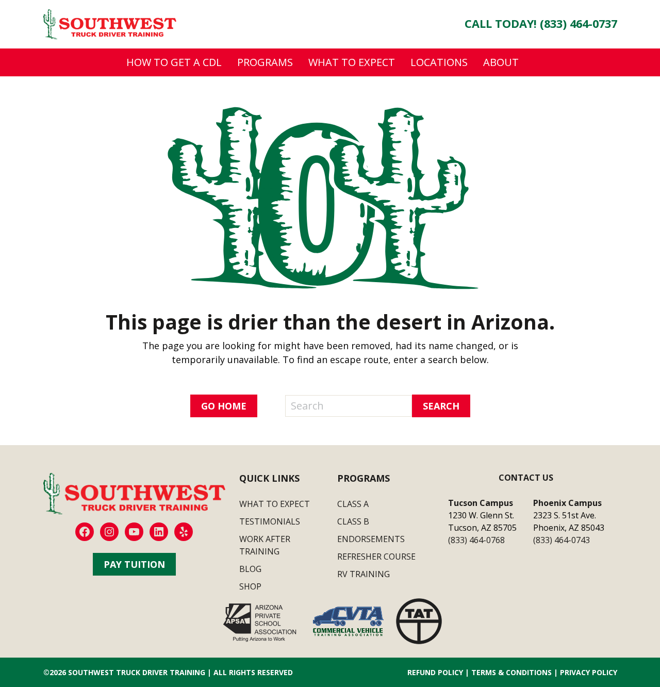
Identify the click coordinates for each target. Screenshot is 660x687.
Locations (439, 62)
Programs (265, 62)
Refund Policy (435, 672)
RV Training (363, 574)
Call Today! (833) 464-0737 (541, 23)
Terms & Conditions (511, 672)
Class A (353, 504)
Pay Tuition (134, 564)
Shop (250, 586)
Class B (353, 521)
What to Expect (351, 62)
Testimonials (269, 521)
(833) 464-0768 (476, 540)
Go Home (223, 406)
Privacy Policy (588, 672)
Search (441, 406)
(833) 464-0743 (561, 540)
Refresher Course (376, 556)
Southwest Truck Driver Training (136, 672)
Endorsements (371, 539)
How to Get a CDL (174, 62)
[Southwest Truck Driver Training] (109, 23)
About (501, 62)
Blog (250, 569)
